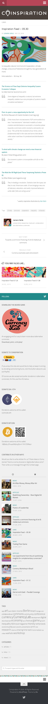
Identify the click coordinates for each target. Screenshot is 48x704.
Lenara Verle (9, 33)
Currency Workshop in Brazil (23, 569)
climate (9, 210)
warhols (9, 633)
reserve (14, 630)
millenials (42, 210)
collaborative (7, 614)
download (5, 621)
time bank (27, 630)
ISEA (13, 624)
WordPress (23, 692)
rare (36, 627)
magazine (23, 624)
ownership (5, 627)
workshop (19, 633)
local (17, 624)
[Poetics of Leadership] (6, 508)
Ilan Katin (43, 201)
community (28, 614)
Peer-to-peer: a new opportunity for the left (18, 112)
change (38, 611)
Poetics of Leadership (21, 508)
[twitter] (44, 296)
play (11, 627)
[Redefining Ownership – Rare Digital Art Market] (6, 496)
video (3, 633)
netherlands (40, 624)
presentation (26, 627)
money (31, 623)
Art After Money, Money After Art (25, 483)
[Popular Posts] (35, 474)
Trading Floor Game (20, 544)
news (15, 481)
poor (14, 627)
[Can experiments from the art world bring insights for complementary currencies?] (6, 556)
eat (10, 621)
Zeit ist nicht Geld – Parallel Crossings (26, 592)
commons (17, 210)
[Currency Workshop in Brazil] (6, 569)
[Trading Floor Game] (6, 545)
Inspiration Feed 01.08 (32, 281)
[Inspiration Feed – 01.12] (6, 581)
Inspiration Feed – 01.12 (21, 580)
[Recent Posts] (13, 474)
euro (24, 621)
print (33, 627)
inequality (34, 210)
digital (43, 617)
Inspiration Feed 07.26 (10, 281)
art (6, 610)
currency (7, 617)
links (4, 22)
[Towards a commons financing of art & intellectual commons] (6, 520)
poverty (19, 627)
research (6, 629)
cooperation (25, 210)
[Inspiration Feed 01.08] (35, 272)
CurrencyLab (22, 617)
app (3, 611)
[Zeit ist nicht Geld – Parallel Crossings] (6, 593)
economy (16, 620)
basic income (17, 611)
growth (42, 621)
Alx (37, 692)
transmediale (36, 630)
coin (42, 611)
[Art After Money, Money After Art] (6, 484)
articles (16, 492)
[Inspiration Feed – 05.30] (6, 533)
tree (42, 630)
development (35, 618)
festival (29, 621)
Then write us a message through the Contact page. (20, 465)
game (36, 620)
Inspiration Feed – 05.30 (21, 532)
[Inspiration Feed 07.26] (13, 272)
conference (39, 614)
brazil (33, 611)
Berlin (26, 610)
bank (10, 611)
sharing (20, 630)
